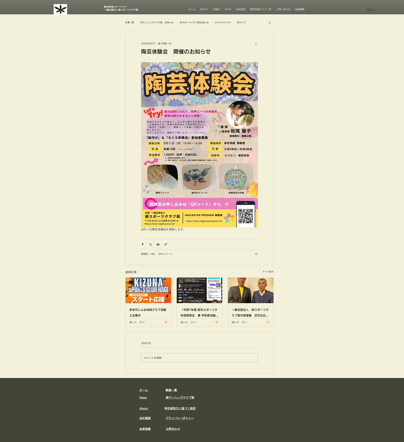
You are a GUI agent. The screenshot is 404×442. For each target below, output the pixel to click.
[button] (269, 22)
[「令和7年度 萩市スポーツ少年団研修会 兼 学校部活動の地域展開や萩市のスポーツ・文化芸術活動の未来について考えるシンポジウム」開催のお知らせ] (199, 290)
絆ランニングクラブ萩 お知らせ (157, 22)
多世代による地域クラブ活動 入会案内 (147, 312)
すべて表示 (268, 271)
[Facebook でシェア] (142, 244)
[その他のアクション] (256, 43)
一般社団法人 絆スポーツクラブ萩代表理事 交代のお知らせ (250, 313)
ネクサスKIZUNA (223, 22)
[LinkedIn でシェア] (158, 244)
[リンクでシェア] (165, 244)
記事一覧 (129, 22)
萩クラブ (241, 22)
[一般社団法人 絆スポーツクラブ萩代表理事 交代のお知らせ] (250, 290)
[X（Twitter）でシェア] (150, 244)
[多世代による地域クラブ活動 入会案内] (148, 290)
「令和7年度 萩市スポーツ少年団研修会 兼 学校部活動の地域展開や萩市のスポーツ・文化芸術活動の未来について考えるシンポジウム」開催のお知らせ (199, 313)
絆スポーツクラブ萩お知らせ (194, 22)
